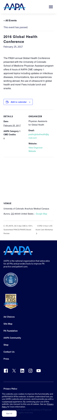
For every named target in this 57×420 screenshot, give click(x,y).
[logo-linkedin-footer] (22, 371)
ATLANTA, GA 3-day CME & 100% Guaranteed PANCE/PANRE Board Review (18, 229)
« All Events (10, 20)
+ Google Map (40, 213)
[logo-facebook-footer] (6, 371)
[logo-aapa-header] (14, 6)
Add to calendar (19, 101)
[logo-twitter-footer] (14, 371)
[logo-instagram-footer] (30, 371)
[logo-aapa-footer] (18, 250)
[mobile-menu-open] (50, 6)
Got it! (9, 413)
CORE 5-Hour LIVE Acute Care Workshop (44, 227)
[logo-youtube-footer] (38, 371)
